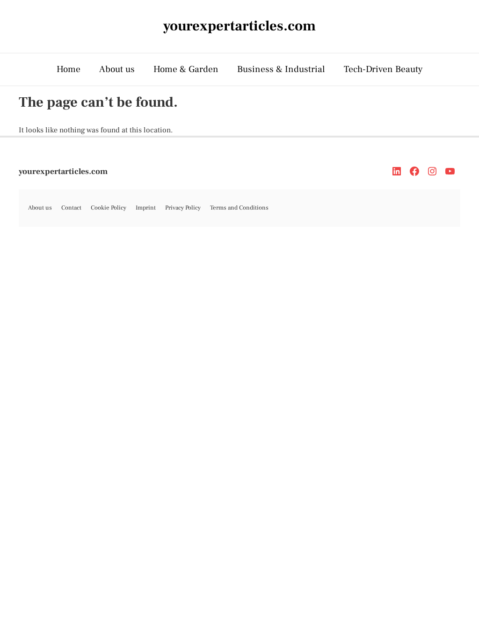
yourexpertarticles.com (63, 171)
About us (117, 69)
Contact (71, 207)
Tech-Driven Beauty (383, 69)
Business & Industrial (281, 69)
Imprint (146, 207)
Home (68, 69)
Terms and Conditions (239, 207)
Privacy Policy (183, 207)
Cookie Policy (108, 207)
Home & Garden (185, 69)
